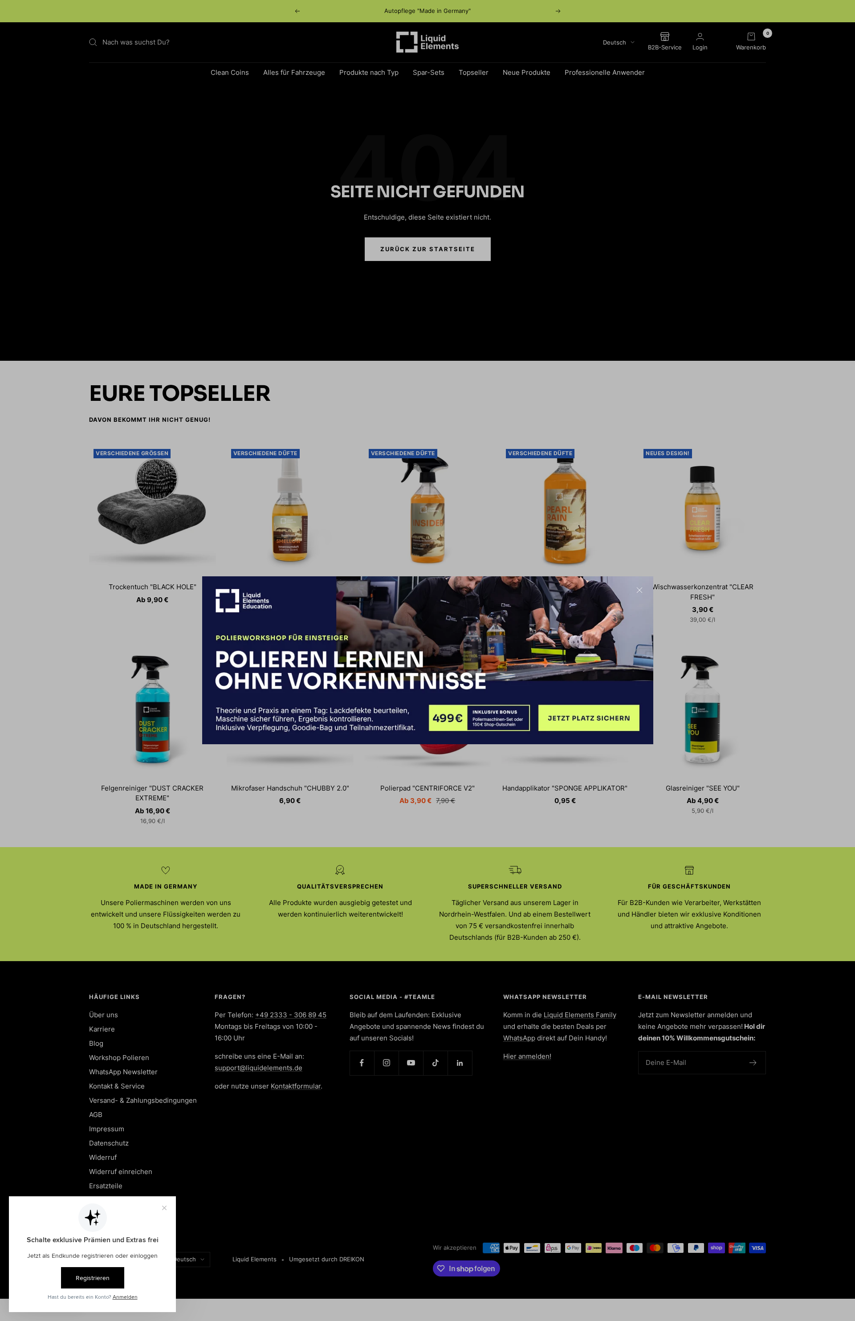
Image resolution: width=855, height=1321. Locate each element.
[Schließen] (639, 590)
